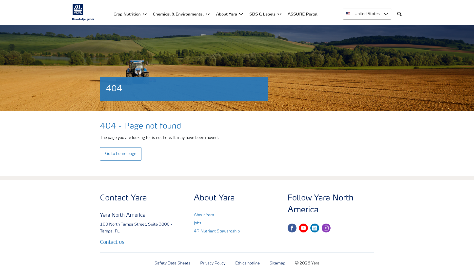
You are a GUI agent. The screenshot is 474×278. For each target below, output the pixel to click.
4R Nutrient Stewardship (217, 231)
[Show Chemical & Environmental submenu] (208, 14)
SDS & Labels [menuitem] (262, 14)
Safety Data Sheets (172, 263)
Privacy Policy (212, 263)
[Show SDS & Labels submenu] (279, 14)
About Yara (204, 215)
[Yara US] (83, 12)
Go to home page (120, 154)
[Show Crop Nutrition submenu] (145, 14)
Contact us (112, 242)
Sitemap (277, 263)
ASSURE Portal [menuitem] (302, 14)
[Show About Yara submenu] (241, 14)
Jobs (197, 223)
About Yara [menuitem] (226, 14)
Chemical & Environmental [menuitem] (178, 14)
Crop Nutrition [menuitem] (127, 14)
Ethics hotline (247, 263)
